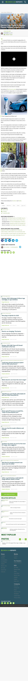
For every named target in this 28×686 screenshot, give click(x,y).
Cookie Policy (17, 596)
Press (15, 590)
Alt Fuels (3, 568)
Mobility (3, 558)
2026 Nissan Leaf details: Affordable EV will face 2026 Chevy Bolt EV (13, 394)
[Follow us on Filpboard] (14, 252)
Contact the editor (6, 213)
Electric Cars (9, 12)
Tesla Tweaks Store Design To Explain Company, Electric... (14, 225)
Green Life (16, 581)
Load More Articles (9, 494)
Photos (15, 556)
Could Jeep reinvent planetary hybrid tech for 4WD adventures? (12, 363)
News (5, 12)
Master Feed (17, 569)
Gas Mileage (4, 562)
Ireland (18, 205)
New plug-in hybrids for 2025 (10, 315)
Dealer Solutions (18, 563)
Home (2, 12)
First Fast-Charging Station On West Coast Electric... (14, 221)
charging (3, 205)
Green (14, 205)
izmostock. (23, 605)
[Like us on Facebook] (2, 252)
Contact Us (16, 588)
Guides (15, 579)
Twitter (20, 201)
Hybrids (3, 564)
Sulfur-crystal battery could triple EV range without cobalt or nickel (12, 478)
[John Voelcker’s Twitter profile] (19, 247)
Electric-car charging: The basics (11, 331)
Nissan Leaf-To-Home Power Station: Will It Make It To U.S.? (13, 235)
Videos (15, 558)
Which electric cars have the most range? (14, 379)
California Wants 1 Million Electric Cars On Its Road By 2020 (13, 232)
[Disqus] (14, 275)
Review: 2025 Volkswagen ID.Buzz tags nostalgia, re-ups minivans (13, 299)
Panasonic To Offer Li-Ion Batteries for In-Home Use (11, 230)
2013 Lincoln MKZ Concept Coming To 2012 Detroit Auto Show (13, 233)
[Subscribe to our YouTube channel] (11, 252)
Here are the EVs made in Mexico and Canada (13, 428)
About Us (16, 586)
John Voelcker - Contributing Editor (11, 247)
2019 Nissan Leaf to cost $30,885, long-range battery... (14, 218)
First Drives (16, 573)
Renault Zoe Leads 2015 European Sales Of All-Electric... (14, 223)
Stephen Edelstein (6, 373)
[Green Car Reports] (14, 2)
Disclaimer (16, 594)
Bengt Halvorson (5, 302)
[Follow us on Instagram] (8, 252)
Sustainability (4, 560)
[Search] (25, 2)
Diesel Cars (3, 570)
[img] (2, 240)
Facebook (15, 201)
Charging (3, 556)
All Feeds (16, 567)
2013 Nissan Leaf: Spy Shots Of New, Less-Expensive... (14, 220)
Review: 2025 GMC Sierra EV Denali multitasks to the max (12, 346)
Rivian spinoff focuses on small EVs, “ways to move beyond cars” (12, 411)
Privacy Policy (17, 598)
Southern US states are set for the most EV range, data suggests (14, 444)
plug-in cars (23, 205)
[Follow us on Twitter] (5, 252)
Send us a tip (5, 210)
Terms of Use (17, 592)
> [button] (25, 539)
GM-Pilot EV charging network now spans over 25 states (12, 463)
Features (3, 572)
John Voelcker (7, 31)
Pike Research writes (11, 89)
